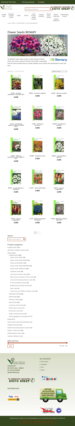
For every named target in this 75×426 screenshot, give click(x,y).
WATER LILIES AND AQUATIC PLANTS (19, 328)
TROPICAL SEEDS (14, 299)
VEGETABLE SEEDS (14, 294)
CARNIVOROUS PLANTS (64, 15)
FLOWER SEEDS (20, 23)
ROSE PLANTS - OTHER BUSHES (33, 17)
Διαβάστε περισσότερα (43, 422)
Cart (42, 367)
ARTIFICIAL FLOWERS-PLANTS (16, 250)
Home (9, 23)
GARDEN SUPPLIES (41, 15)
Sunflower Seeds (15, 271)
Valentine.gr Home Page (8, 2)
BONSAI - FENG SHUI (56, 15)
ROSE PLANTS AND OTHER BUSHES (18, 322)
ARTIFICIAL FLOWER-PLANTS (11, 16)
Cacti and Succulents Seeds (18, 274)
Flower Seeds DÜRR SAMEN (18, 260)
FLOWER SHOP (3, 15)
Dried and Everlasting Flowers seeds (21, 280)
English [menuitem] (42, 2)
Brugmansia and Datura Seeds (19, 285)
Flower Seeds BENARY (17, 263)
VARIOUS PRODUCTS (56, 19)
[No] (73, 421)
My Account (44, 361)
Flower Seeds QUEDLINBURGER (19, 266)
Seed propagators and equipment (19, 316)
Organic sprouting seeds (16, 314)
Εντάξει (24, 422)
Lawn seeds (13, 288)
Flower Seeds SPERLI (16, 257)
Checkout (44, 364)
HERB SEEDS (12, 297)
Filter (10, 346)
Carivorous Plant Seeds (16, 305)
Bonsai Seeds (13, 302)
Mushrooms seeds (14, 311)
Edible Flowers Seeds (15, 308)
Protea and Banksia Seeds (18, 283)
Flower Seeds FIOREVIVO (17, 268)
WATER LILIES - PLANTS (49, 16)
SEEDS (19, 15)
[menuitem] (28, 2)
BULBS (26, 15)
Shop (42, 370)
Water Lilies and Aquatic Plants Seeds (21, 277)
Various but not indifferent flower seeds (22, 291)
